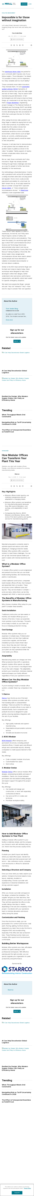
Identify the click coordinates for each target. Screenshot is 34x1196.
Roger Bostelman (13, 103)
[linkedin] (14, 45)
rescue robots (6, 188)
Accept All (17, 1192)
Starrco (17, 474)
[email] (22, 45)
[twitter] (17, 45)
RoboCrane (24, 190)
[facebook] (11, 45)
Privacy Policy (27, 1188)
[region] (17, 1190)
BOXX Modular (7, 740)
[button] (3, 4)
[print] (31, 45)
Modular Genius (7, 772)
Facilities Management (8, 13)
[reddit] (20, 45)
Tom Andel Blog (17, 33)
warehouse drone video (13, 71)
